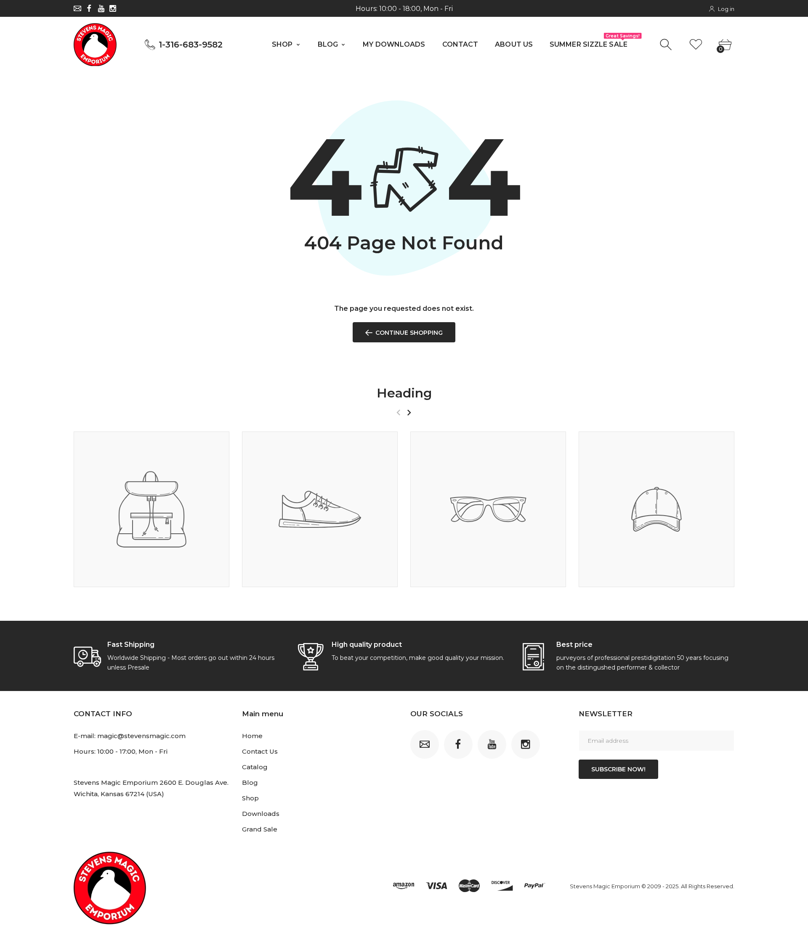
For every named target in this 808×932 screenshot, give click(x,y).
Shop (250, 798)
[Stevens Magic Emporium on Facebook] (89, 8)
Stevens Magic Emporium (605, 886)
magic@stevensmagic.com (141, 736)
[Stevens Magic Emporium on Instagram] (113, 8)
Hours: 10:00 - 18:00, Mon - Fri (404, 9)
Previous (398, 412)
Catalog (255, 767)
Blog (250, 782)
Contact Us (260, 751)
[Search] (666, 45)
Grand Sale (259, 829)
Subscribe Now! (618, 769)
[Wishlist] (695, 45)
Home (252, 736)
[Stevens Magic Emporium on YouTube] (101, 8)
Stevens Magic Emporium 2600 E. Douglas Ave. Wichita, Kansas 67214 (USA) (151, 788)
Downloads (260, 814)
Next (409, 412)
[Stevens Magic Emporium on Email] (77, 8)
